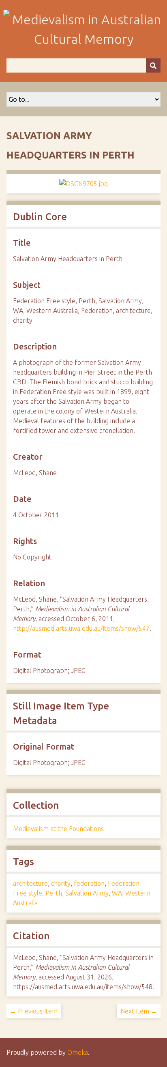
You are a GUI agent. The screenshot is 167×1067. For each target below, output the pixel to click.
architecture (30, 883)
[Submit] (153, 65)
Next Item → (138, 1011)
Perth (53, 893)
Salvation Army (87, 893)
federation (89, 883)
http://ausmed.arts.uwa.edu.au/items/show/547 (81, 628)
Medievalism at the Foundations (58, 828)
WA (117, 893)
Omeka (77, 1052)
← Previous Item (34, 1011)
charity (61, 883)
